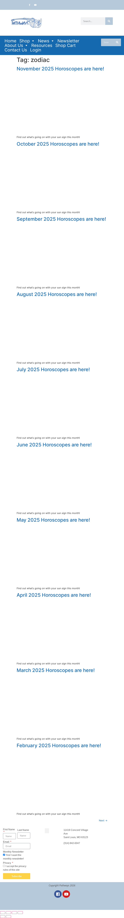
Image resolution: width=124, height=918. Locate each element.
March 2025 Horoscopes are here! (56, 670)
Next (103, 820)
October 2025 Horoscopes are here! (58, 144)
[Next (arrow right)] (8, 916)
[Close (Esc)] (20, 912)
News (43, 41)
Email (6, 842)
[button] (47, 830)
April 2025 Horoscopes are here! (54, 595)
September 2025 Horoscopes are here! (61, 219)
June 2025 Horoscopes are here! (54, 445)
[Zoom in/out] (2, 912)
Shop (24, 41)
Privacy (7, 863)
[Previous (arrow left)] (2, 916)
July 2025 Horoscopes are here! (53, 369)
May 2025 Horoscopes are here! (53, 520)
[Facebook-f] (30, 5)
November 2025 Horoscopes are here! (60, 69)
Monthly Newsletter (13, 852)
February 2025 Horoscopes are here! (59, 745)
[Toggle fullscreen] (8, 912)
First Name (9, 829)
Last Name (23, 830)
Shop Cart (65, 45)
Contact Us (16, 50)
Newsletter (68, 41)
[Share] (14, 912)
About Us (14, 45)
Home (10, 41)
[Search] (109, 21)
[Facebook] (58, 894)
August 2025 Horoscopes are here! (57, 294)
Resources (41, 45)
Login (35, 50)
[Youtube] (35, 5)
